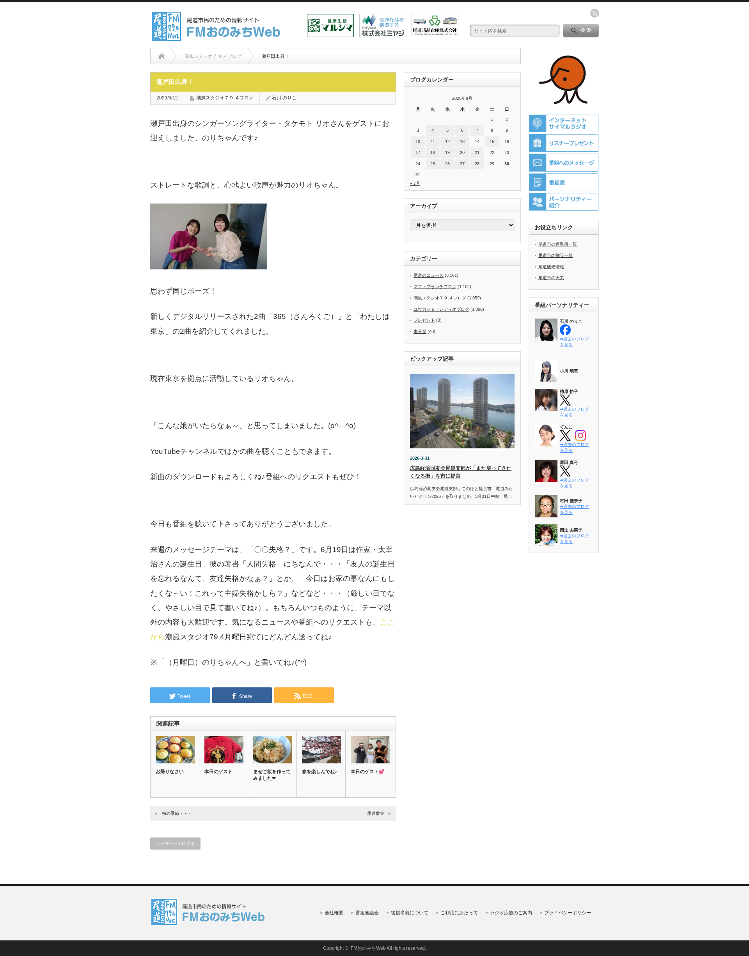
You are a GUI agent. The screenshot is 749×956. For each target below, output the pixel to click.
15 (492, 141)
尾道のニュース (429, 275)
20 (462, 152)
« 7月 (415, 183)
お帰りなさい (170, 771)
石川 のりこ (284, 98)
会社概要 (334, 912)
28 (477, 163)
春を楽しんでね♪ (319, 771)
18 (432, 152)
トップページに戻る (175, 843)
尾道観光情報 (551, 266)
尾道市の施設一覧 (555, 255)
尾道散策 (375, 813)
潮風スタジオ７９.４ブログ (225, 98)
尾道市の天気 (551, 277)
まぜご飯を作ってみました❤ (272, 775)
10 (417, 141)
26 (447, 163)
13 (462, 141)
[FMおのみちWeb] (217, 38)
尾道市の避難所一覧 (557, 244)
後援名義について (409, 912)
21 (477, 152)
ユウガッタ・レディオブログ (441, 309)
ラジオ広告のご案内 (511, 912)
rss (594, 13)
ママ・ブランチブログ (435, 286)
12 (447, 141)
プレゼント (424, 320)
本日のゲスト (218, 771)
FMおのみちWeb (368, 948)
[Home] (161, 56)
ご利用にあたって (459, 912)
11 (433, 141)
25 (432, 163)
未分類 (420, 331)
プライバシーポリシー (567, 912)
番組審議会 (367, 912)
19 (447, 152)
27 (462, 163)
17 (417, 152)
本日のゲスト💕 (368, 771)
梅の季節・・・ (177, 813)
